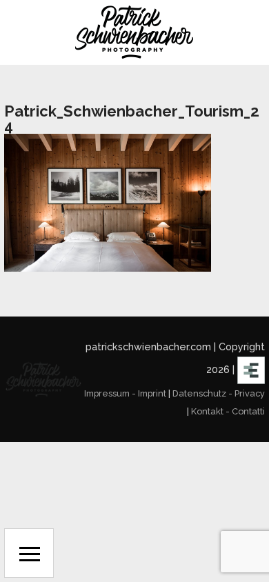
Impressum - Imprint (125, 393)
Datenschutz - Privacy (218, 393)
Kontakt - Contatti (228, 411)
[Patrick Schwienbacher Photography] (134, 32)
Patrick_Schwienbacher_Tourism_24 (131, 118)
